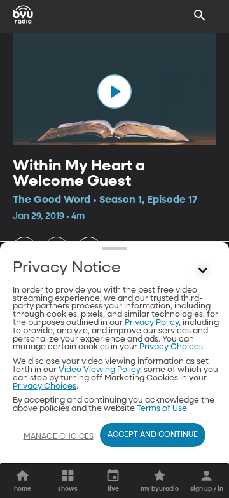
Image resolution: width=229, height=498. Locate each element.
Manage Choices (59, 437)
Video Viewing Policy (99, 370)
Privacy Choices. (172, 347)
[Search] (199, 15)
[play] (114, 91)
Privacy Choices (44, 386)
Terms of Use (162, 409)
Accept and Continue (153, 435)
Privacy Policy (152, 323)
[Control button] (203, 271)
